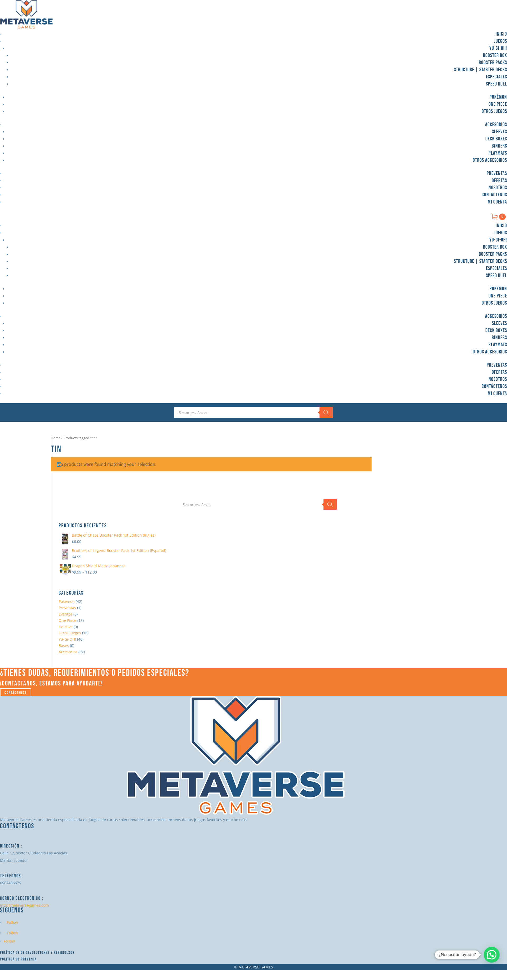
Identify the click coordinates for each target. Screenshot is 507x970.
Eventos (65, 614)
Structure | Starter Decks (480, 70)
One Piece (498, 104)
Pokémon (498, 97)
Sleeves (499, 132)
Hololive (66, 626)
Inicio (501, 34)
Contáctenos (494, 195)
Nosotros (498, 187)
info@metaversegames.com (24, 905)
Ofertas (499, 180)
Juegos (500, 41)
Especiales (496, 77)
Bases (64, 645)
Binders (499, 146)
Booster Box (495, 55)
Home (55, 438)
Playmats (498, 153)
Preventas (497, 173)
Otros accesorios (490, 160)
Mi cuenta (497, 202)
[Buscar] (326, 412)
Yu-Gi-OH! (498, 48)
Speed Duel (496, 84)
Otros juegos (494, 111)
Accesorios (496, 124)
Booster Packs (493, 62)
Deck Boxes (496, 139)
